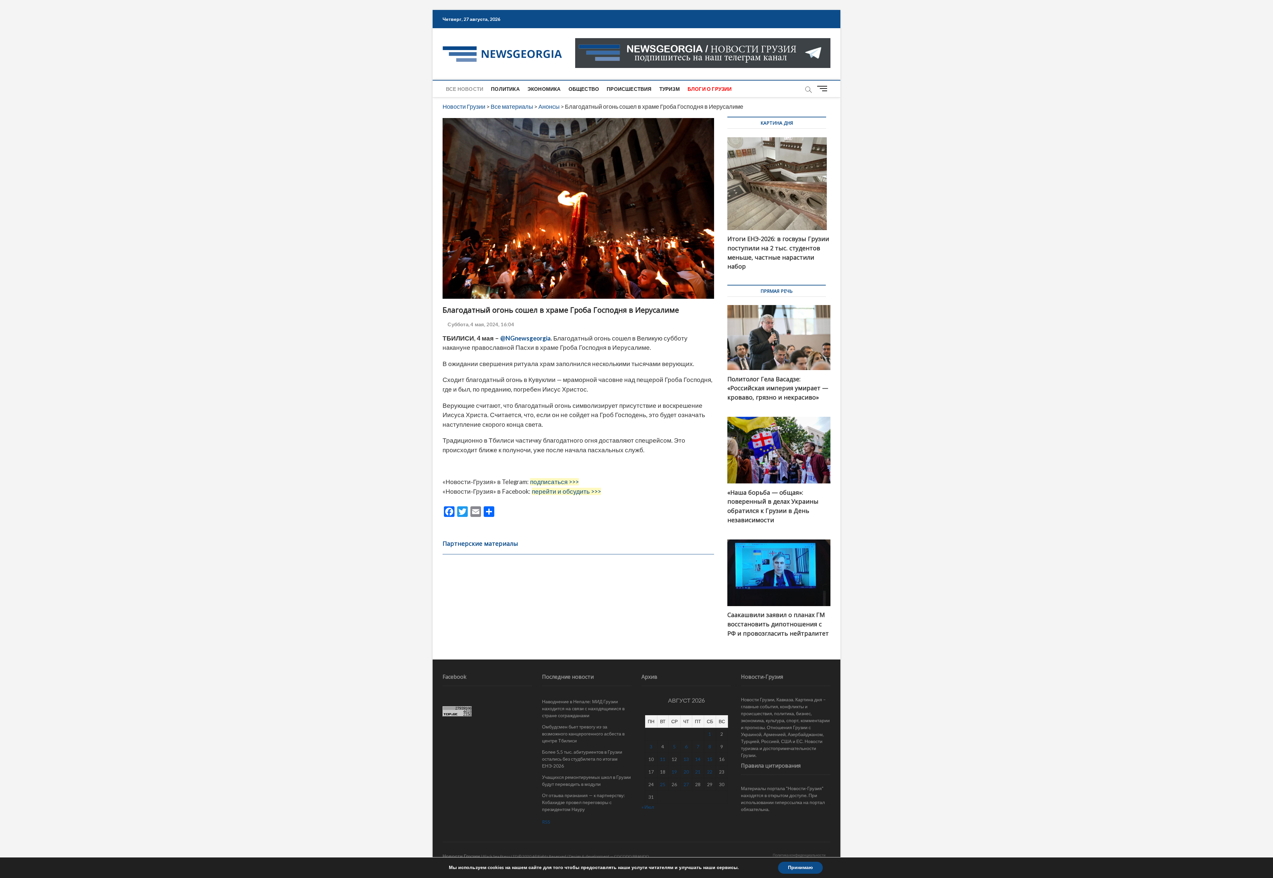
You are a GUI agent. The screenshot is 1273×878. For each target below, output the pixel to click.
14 (697, 759)
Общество (584, 89)
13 (686, 759)
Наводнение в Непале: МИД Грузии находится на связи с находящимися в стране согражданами (583, 708)
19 (674, 772)
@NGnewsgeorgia (525, 338)
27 (686, 784)
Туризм (669, 89)
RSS (546, 822)
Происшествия (629, 89)
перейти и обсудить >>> (566, 491)
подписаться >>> (554, 481)
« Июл (647, 807)
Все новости (464, 89)
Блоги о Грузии (710, 89)
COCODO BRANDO (631, 856)
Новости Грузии (461, 856)
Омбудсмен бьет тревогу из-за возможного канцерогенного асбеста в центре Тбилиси (583, 733)
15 (709, 759)
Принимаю (800, 867)
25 (662, 784)
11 (662, 759)
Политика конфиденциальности (799, 855)
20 (686, 772)
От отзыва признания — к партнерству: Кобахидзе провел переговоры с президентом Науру (583, 802)
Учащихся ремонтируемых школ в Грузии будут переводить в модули (586, 780)
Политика (505, 89)
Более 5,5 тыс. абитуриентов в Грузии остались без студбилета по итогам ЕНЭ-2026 (582, 759)
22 (709, 772)
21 (697, 772)
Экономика (544, 89)
